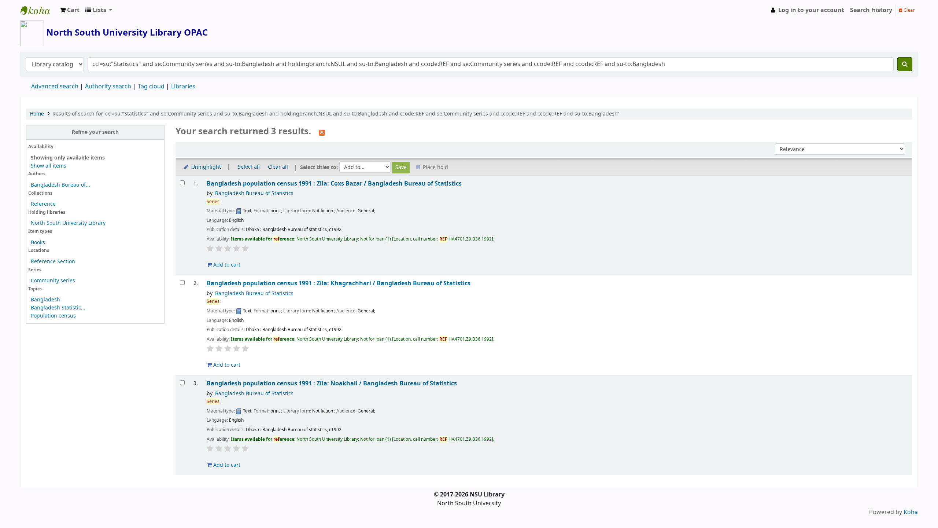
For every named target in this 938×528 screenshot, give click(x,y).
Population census (53, 316)
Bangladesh (45, 300)
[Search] (904, 64)
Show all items (48, 166)
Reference (43, 204)
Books (38, 242)
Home (37, 114)
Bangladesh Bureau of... (60, 185)
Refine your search (95, 132)
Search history (871, 10)
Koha (911, 512)
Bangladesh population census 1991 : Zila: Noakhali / (332, 383)
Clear (908, 10)
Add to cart (226, 265)
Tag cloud (151, 86)
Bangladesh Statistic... (58, 308)
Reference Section (53, 261)
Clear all (278, 167)
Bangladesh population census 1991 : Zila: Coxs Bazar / (334, 183)
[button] (69, 10)
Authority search (108, 86)
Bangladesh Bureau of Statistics (254, 193)
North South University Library (39, 10)
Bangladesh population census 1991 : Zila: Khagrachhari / (338, 283)
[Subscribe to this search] (321, 132)
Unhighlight (205, 167)
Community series (53, 281)
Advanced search (54, 86)
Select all (249, 167)
